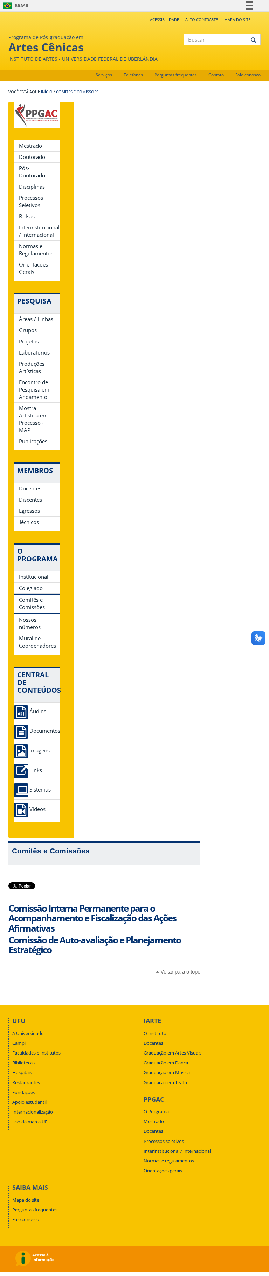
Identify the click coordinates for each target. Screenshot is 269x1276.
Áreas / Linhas (36, 318)
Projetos (29, 341)
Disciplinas (32, 186)
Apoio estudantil (29, 1102)
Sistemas (40, 789)
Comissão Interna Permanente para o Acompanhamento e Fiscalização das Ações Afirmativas (92, 918)
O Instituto (155, 1033)
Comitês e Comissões (32, 603)
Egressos (29, 510)
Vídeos (37, 809)
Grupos (28, 330)
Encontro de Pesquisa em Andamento (34, 389)
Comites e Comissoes (77, 91)
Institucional (33, 576)
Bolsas (27, 216)
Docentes (30, 488)
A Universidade (27, 1033)
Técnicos (29, 521)
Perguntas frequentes (175, 75)
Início (47, 91)
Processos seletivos (164, 1141)
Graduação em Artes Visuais (172, 1053)
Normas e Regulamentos (36, 249)
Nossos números (30, 623)
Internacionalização (32, 1112)
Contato (216, 75)
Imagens (39, 750)
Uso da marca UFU (31, 1121)
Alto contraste (201, 19)
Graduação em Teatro (166, 1082)
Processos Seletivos (31, 201)
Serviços (104, 75)
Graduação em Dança (166, 1062)
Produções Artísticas (31, 367)
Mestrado (30, 145)
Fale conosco (248, 75)
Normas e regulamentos (169, 1161)
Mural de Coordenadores (37, 642)
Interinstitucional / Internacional (39, 231)
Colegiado (31, 587)
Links (35, 770)
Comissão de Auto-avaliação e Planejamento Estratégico (94, 945)
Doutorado (32, 156)
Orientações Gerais (33, 268)
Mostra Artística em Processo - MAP (33, 418)
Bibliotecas (23, 1062)
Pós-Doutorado (32, 172)
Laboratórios (34, 352)
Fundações (23, 1092)
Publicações (33, 441)
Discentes (30, 499)
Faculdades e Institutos (36, 1053)
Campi (19, 1043)
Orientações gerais (163, 1170)
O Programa (156, 1111)
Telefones (133, 75)
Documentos (44, 731)
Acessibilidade (164, 19)
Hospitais (22, 1072)
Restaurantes (26, 1082)
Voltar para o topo (179, 972)
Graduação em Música (167, 1072)
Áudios (37, 711)
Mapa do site (237, 19)
